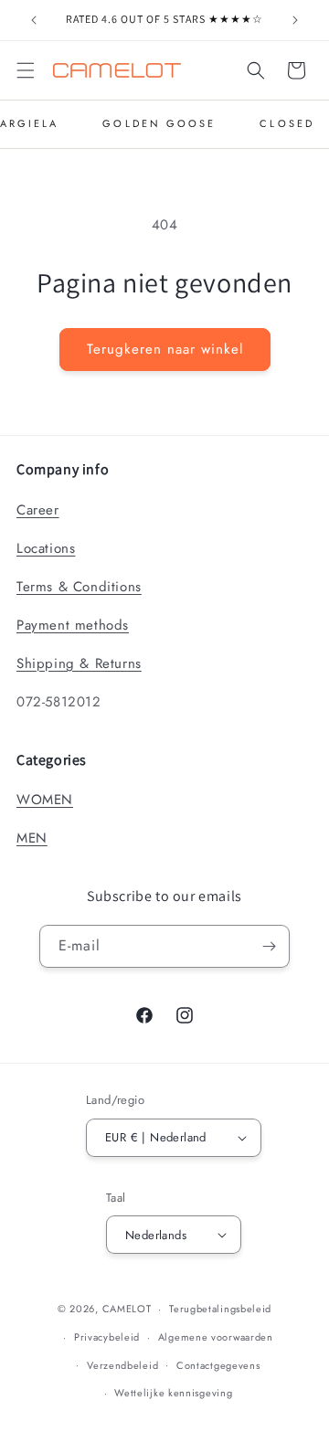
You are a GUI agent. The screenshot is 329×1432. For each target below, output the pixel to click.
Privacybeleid (107, 1337)
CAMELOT (127, 1308)
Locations (45, 548)
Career (37, 510)
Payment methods (72, 625)
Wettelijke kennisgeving (173, 1392)
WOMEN (44, 800)
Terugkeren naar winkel (165, 349)
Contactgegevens (218, 1365)
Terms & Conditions (79, 587)
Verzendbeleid (122, 1365)
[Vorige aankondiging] (34, 20)
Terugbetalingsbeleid (220, 1308)
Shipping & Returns (79, 663)
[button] (25, 70)
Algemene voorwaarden (215, 1337)
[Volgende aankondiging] (295, 20)
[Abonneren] (269, 946)
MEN (32, 838)
